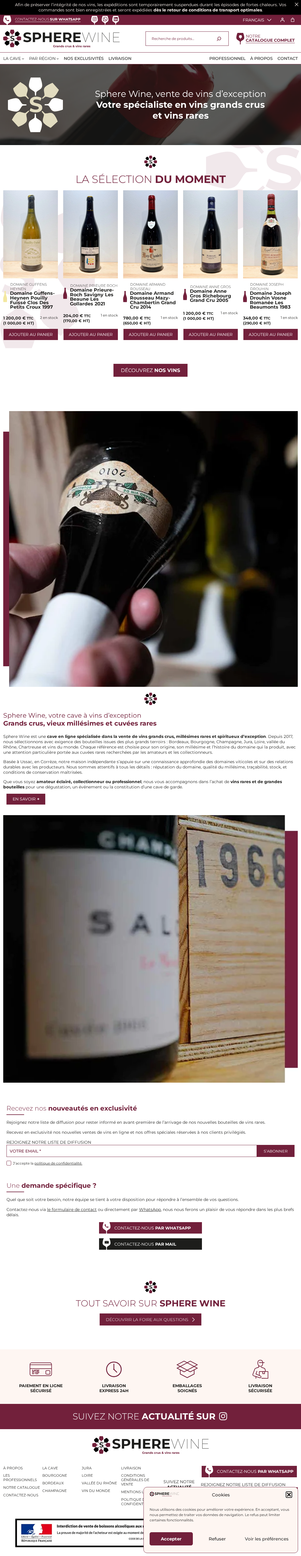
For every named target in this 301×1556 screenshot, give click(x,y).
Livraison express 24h (113, 1388)
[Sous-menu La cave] (23, 58)
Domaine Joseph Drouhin (267, 286)
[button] (289, 1495)
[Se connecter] (282, 20)
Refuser (217, 1539)
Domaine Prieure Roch (94, 285)
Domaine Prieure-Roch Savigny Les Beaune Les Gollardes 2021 (92, 297)
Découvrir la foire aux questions (147, 1319)
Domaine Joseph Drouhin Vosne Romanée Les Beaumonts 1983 (270, 300)
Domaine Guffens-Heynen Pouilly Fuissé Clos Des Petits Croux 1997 (32, 300)
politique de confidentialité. (58, 1163)
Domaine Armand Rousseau (147, 286)
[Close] (296, 4)
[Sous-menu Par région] (57, 58)
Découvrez (150, 370)
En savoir (26, 799)
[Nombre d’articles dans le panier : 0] (292, 20)
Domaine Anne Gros (210, 287)
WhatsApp (150, 1209)
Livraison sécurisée (260, 1388)
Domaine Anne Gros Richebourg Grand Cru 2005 (210, 296)
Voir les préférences (267, 1539)
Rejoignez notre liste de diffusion (48, 1142)
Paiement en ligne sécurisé (41, 1388)
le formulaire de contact (72, 1209)
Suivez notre (144, 1416)
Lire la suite (30, 234)
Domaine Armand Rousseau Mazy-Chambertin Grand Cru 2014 (153, 300)
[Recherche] (218, 39)
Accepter (171, 1539)
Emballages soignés (187, 1388)
